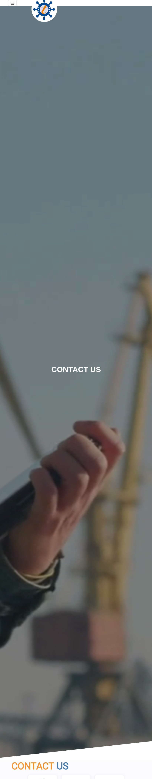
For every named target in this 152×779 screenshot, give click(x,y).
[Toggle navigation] (12, 3)
